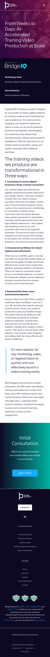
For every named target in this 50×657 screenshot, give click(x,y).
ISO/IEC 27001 (24, 607)
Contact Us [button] (25, 507)
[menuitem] (25, 534)
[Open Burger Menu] (44, 5)
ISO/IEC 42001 (12, 609)
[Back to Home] (11, 5)
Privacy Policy (10, 620)
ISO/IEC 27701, (35, 607)
